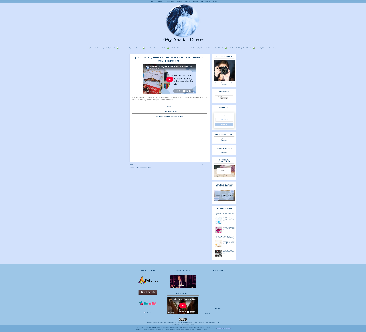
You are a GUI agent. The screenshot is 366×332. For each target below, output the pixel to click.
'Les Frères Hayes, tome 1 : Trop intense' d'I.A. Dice (228, 219)
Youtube (169, 106)
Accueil (151, 1)
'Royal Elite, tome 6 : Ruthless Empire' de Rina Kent (228, 252)
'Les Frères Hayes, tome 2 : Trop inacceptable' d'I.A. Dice (228, 242)
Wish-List (187, 1)
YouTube (195, 1)
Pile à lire (179, 1)
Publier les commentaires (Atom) (143, 167)
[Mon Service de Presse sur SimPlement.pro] (148, 313)
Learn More (220, 328)
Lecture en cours (169, 1)
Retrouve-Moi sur (205, 1)
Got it (229, 328)
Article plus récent (134, 164)
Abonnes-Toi (224, 124)
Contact (215, 1)
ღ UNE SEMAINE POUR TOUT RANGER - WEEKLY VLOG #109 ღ (225, 237)
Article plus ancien (205, 164)
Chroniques (159, 1)
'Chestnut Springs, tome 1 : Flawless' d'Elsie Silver (228, 229)
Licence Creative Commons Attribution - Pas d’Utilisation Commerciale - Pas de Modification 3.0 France (196, 322)
